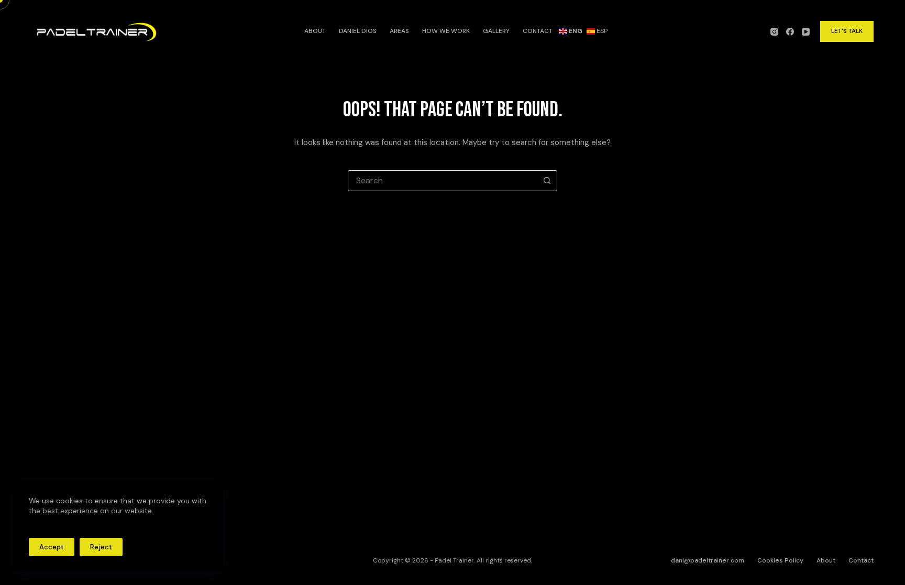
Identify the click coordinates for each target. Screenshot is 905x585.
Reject (101, 547)
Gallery (496, 31)
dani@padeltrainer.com (707, 561)
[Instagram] (774, 32)
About (315, 31)
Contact (538, 31)
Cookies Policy (780, 561)
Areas (399, 31)
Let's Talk (847, 31)
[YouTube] (806, 32)
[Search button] (547, 181)
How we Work (446, 31)
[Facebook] (790, 32)
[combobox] (442, 180)
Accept (51, 547)
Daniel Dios (358, 31)
